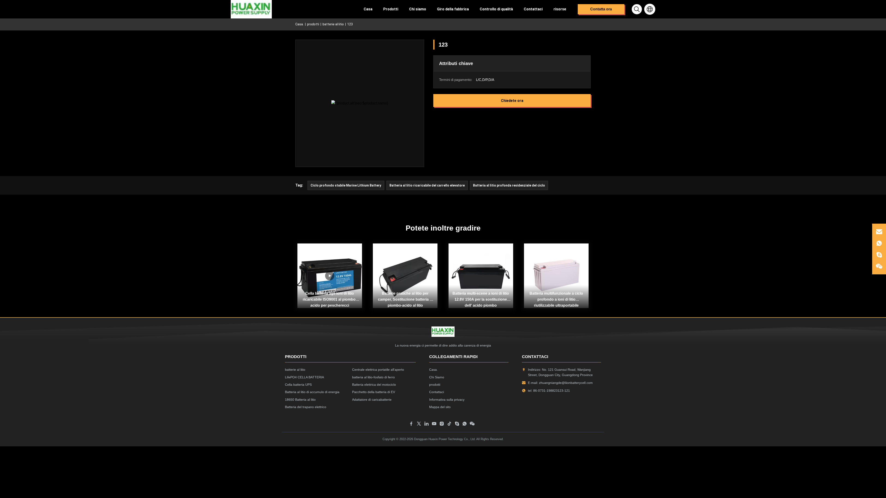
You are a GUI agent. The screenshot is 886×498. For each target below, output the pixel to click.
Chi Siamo (436, 377)
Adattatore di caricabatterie (372, 399)
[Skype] (457, 424)
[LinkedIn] (426, 424)
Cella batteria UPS (298, 384)
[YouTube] (434, 424)
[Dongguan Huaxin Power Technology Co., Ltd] (251, 9)
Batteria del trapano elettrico (305, 407)
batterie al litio (333, 24)
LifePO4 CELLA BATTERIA (304, 377)
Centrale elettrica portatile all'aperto (378, 369)
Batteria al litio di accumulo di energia (312, 392)
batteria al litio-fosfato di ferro (373, 377)
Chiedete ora (512, 100)
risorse (560, 9)
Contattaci (533, 9)
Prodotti (390, 9)
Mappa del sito (440, 407)
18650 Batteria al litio (300, 399)
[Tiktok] (449, 424)
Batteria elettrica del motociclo (374, 384)
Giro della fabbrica (453, 9)
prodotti (313, 24)
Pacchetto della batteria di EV (373, 392)
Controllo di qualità (496, 9)
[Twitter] (418, 424)
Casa (368, 9)
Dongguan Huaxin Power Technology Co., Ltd (444, 439)
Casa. (299, 24)
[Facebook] (411, 424)
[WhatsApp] (464, 424)
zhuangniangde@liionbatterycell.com (566, 383)
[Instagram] (441, 424)
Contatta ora (601, 9)
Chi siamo (417, 9)
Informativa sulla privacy (446, 399)
